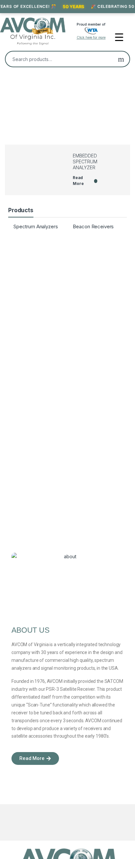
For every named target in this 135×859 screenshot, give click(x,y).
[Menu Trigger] (119, 37)
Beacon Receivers (93, 226)
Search (121, 59)
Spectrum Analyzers (35, 226)
